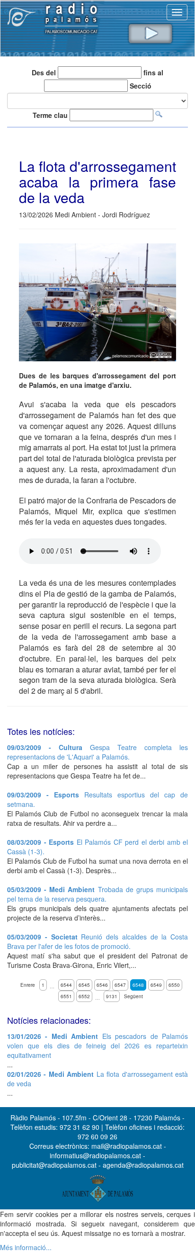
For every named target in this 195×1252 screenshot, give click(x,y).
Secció (140, 85)
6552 (84, 996)
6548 (138, 985)
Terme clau (50, 115)
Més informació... (26, 1247)
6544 (66, 985)
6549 (156, 985)
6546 (102, 985)
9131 (111, 996)
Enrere (27, 985)
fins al (153, 72)
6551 (66, 996)
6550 (174, 985)
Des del (44, 72)
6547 (120, 985)
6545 (84, 985)
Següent (133, 996)
